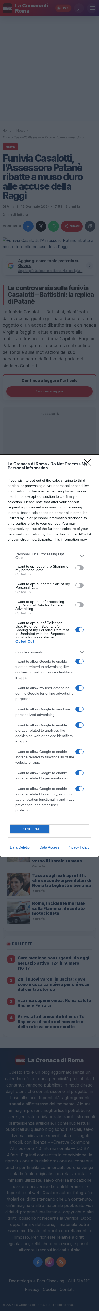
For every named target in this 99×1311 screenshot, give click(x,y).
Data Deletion (21, 847)
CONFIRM (30, 829)
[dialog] (49, 655)
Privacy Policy (78, 847)
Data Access (49, 847)
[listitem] (49, 555)
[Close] (89, 464)
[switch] (79, 567)
